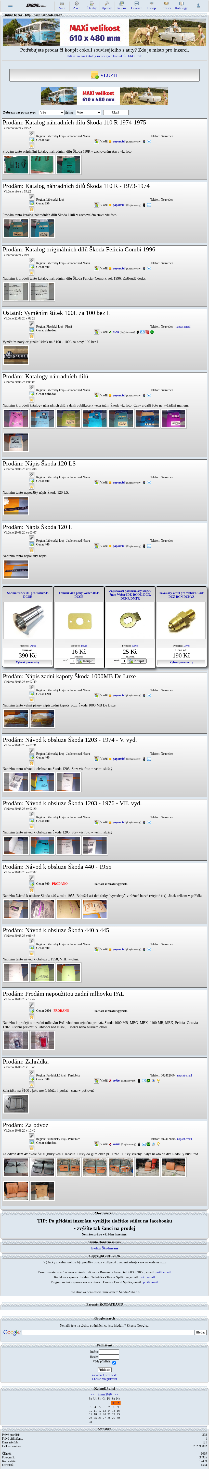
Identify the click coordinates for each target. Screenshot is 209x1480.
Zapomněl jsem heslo (104, 1375)
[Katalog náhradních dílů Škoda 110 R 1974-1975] (16, 164)
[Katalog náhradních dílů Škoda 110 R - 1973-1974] (16, 228)
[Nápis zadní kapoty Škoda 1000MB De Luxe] (16, 718)
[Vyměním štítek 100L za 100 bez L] (16, 355)
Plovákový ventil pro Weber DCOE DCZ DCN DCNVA (181, 595)
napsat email (183, 326)
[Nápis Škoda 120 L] (16, 569)
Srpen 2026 (105, 1394)
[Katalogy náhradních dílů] (16, 418)
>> (116, 1394)
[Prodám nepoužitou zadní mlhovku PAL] (16, 1040)
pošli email (163, 1272)
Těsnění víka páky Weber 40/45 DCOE (79, 595)
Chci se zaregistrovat (104, 1379)
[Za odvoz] (16, 1167)
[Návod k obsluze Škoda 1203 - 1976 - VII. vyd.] (16, 845)
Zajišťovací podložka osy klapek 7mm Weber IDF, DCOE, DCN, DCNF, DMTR (130, 594)
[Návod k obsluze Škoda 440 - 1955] (16, 909)
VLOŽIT (108, 75)
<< (92, 1394)
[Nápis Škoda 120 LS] (16, 505)
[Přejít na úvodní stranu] (36, 5)
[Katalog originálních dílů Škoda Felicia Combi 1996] (16, 291)
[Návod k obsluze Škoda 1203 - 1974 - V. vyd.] (16, 782)
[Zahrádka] (16, 1103)
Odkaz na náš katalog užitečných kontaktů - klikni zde (104, 56)
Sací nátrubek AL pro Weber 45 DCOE (27, 595)
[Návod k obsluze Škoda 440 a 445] (16, 972)
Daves (33, 645)
